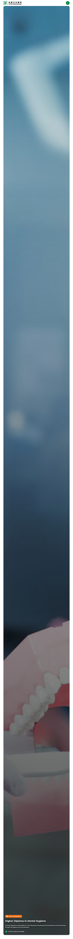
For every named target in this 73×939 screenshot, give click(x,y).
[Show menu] (68, 3)
